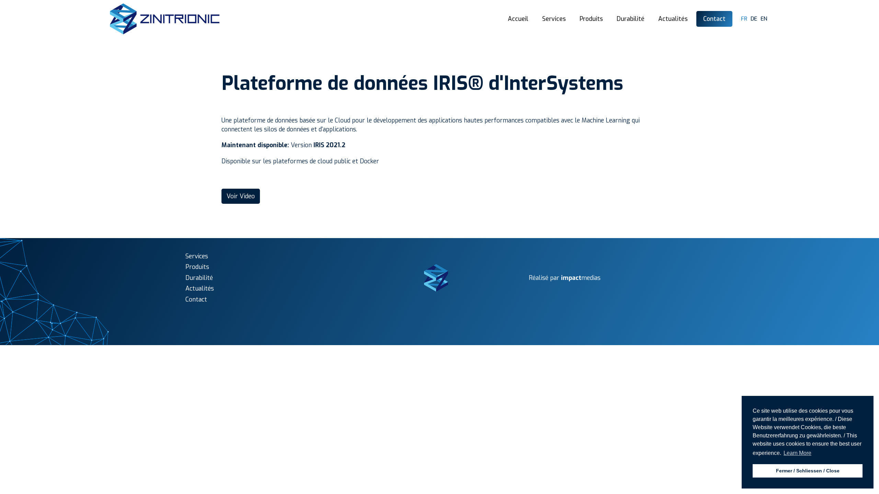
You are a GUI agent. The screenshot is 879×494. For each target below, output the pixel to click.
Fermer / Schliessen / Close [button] (808, 470)
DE (754, 18)
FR (744, 18)
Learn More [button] (797, 453)
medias (581, 278)
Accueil (518, 19)
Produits (591, 19)
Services (554, 19)
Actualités (673, 19)
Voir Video (241, 196)
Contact (714, 19)
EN (764, 18)
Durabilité (630, 19)
